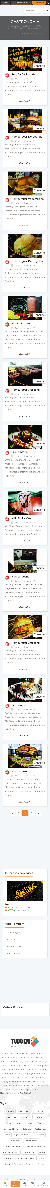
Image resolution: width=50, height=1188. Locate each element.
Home (24, 33)
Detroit (8, 904)
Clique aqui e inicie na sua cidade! (15, 1093)
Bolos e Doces (14, 946)
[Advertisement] (25, 843)
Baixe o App (39, 3)
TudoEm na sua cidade (21, 3)
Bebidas (11, 939)
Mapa (6, 3)
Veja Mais (24, 101)
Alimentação (13, 932)
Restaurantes (14, 953)
